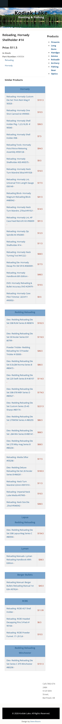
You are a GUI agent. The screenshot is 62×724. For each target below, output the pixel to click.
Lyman (25, 548)
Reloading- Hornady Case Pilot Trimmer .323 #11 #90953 (18, 297)
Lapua (25, 517)
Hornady (9, 65)
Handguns (56, 52)
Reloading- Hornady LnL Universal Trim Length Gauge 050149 (20, 183)
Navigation (4, 3)
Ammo (54, 56)
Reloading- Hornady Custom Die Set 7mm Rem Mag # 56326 (20, 100)
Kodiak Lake (31, 13)
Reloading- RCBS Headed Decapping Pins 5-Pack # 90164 (18, 622)
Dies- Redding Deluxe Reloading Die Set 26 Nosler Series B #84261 (19, 471)
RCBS (25, 600)
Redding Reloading (25, 312)
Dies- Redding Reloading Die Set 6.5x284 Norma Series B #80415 (20, 365)
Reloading (9, 60)
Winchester (25, 652)
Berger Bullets (25, 574)
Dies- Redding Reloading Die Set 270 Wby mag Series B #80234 (20, 444)
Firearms (55, 42)
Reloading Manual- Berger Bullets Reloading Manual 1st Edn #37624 (20, 586)
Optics (54, 73)
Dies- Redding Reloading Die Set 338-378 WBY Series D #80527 (20, 392)
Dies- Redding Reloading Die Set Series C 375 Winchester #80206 (20, 664)
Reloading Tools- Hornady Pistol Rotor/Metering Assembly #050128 (19, 148)
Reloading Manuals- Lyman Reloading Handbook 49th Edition (19, 559)
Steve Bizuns (35, 721)
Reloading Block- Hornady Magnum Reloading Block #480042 (19, 197)
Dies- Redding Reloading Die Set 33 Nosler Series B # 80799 (20, 337)
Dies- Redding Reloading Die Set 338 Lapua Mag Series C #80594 (20, 533)
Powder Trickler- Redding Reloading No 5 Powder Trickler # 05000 (18, 351)
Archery (55, 63)
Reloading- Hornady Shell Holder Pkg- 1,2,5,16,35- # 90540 (18, 124)
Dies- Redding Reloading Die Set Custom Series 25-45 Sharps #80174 (20, 406)
